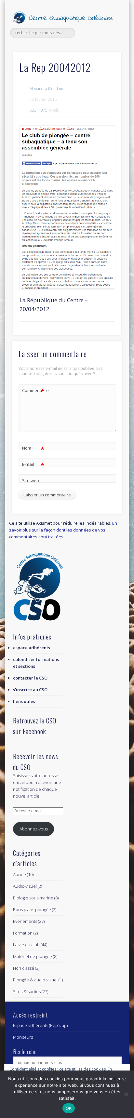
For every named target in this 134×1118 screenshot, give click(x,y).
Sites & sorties (27, 991)
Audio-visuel (25, 886)
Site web (30, 480)
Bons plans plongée (32, 909)
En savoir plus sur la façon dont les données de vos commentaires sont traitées (63, 530)
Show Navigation (105, 58)
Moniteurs (23, 1037)
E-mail (33, 465)
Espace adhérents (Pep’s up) (40, 1025)
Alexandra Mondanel (47, 88)
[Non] (126, 1094)
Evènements (25, 921)
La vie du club (26, 945)
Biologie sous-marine (33, 898)
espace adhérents (31, 648)
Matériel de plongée (32, 956)
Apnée (19, 874)
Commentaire (33, 391)
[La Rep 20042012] (67, 207)
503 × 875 (38, 110)
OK (69, 1108)
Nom (33, 449)
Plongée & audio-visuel (35, 980)
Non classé (23, 968)
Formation (23, 933)
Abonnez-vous (34, 829)
